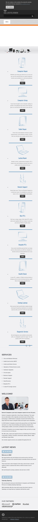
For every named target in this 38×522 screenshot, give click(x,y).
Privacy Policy (14, 519)
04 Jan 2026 (8, 451)
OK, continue (10, 7)
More (22, 83)
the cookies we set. (25, 4)
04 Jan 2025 (8, 477)
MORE (22, 110)
